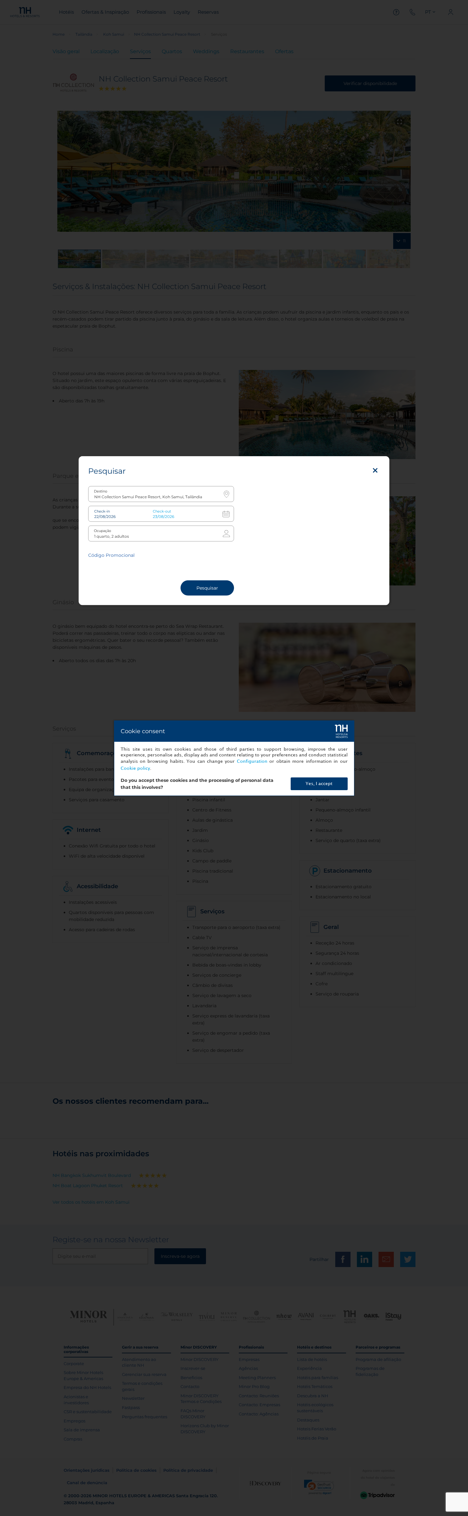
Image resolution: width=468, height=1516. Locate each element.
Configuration (252, 761)
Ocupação (102, 530)
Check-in (102, 511)
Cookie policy (135, 768)
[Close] (375, 470)
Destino (100, 491)
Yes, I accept (319, 784)
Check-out (162, 511)
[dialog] (234, 758)
